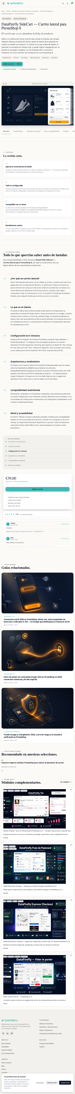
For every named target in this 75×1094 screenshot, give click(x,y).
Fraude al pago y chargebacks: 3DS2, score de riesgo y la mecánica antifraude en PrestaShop (33, 735)
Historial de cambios (34, 130)
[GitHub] (12, 1033)
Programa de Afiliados (46, 1043)
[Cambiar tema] (63, 3)
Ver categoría (64, 782)
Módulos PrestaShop (46, 1024)
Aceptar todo (65, 1082)
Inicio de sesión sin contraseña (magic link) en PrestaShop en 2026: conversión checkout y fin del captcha (33, 678)
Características (18, 131)
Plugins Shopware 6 (45, 1030)
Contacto (4, 1072)
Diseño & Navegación (46, 11)
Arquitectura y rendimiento (15, 456)
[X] (3, 1033)
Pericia (3, 1069)
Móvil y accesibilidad (13, 465)
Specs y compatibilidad (51, 131)
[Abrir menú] (3, 3)
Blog (2, 1066)
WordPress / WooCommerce (48, 1027)
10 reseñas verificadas (26, 514)
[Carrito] (72, 3)
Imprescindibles (6, 1050)
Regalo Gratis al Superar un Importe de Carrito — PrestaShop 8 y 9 (25, 530)
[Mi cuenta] (67, 3)
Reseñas (66, 131)
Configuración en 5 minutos (16, 451)
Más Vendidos (6, 1043)
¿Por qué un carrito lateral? (15, 442)
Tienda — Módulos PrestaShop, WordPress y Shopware (22, 11)
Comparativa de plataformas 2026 (50, 1033)
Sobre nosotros (6, 1063)
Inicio (3, 11)
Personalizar (40, 1082)
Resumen (6, 131)
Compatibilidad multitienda (15, 460)
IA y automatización (7, 1053)
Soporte (42, 1047)
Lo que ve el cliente (12, 446)
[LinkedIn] (7, 1033)
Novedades (5, 1047)
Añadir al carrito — (12, 64)
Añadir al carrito (37, 489)
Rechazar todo (52, 1082)
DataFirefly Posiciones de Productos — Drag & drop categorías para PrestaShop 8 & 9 (30, 544)
